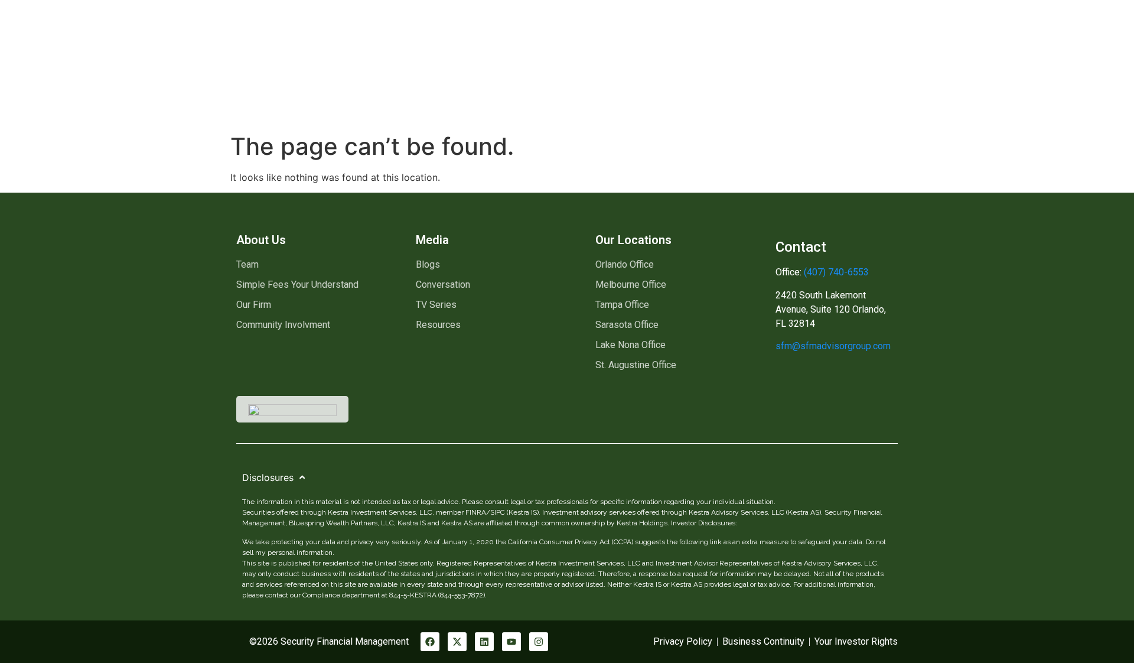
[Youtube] (511, 641)
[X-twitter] (457, 641)
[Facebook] (430, 641)
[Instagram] (538, 641)
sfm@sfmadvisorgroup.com (833, 346)
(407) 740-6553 (835, 272)
